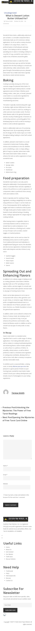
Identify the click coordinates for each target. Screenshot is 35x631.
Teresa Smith (9, 21)
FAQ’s (7, 573)
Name (5, 466)
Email (5, 475)
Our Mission (9, 554)
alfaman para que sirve (19, 366)
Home (8, 547)
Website (5, 484)
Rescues (8, 578)
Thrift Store (9, 556)
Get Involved (9, 552)
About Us (8, 549)
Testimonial (9, 571)
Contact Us (9, 580)
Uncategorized (10, 13)
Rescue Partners (11, 559)
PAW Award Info (11, 576)
